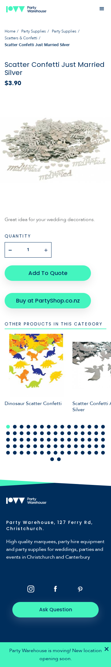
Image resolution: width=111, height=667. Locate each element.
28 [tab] (89, 433)
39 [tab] (62, 440)
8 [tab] (55, 427)
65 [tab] (35, 453)
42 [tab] (82, 440)
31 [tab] (8, 440)
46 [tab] (8, 446)
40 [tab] (69, 440)
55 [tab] (69, 446)
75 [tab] (103, 453)
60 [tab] (103, 446)
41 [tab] (76, 440)
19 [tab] (28, 433)
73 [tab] (89, 453)
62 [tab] (15, 453)
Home (10, 31)
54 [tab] (62, 446)
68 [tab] (55, 453)
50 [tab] (35, 446)
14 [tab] (96, 427)
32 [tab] (15, 440)
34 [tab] (28, 440)
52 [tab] (49, 446)
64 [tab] (28, 453)
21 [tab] (42, 433)
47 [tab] (15, 446)
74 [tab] (96, 453)
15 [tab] (103, 427)
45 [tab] (103, 440)
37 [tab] (49, 440)
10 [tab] (69, 427)
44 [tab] (96, 440)
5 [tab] (35, 427)
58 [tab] (89, 446)
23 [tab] (55, 433)
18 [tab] (21, 433)
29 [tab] (96, 433)
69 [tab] (62, 453)
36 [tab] (42, 440)
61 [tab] (8, 453)
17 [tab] (15, 433)
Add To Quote (48, 273)
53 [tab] (55, 446)
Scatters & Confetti (21, 38)
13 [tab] (89, 427)
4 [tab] (28, 427)
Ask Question (55, 609)
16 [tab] (8, 433)
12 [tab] (82, 427)
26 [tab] (76, 433)
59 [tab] (96, 446)
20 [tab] (35, 433)
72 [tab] (82, 453)
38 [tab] (55, 440)
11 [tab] (76, 427)
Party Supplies (33, 31)
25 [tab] (69, 433)
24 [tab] (62, 433)
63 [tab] (21, 453)
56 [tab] (76, 446)
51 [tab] (42, 446)
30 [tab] (103, 433)
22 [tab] (49, 433)
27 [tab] (82, 433)
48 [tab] (21, 446)
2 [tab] (15, 427)
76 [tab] (52, 459)
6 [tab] (42, 427)
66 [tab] (42, 453)
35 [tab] (35, 440)
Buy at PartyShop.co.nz (48, 300)
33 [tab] (21, 440)
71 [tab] (76, 453)
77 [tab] (59, 459)
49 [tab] (28, 446)
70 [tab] (69, 453)
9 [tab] (62, 427)
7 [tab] (49, 427)
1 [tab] (8, 427)
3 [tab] (21, 427)
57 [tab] (82, 446)
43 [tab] (89, 440)
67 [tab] (49, 453)
